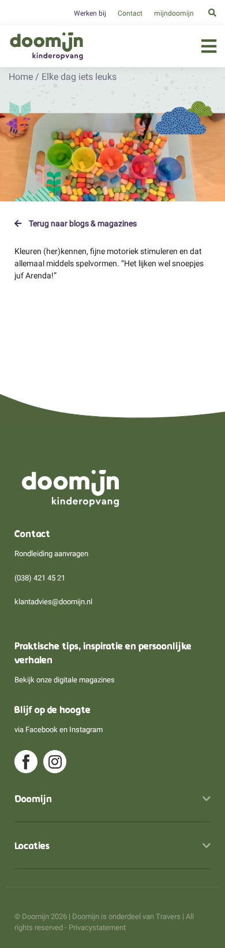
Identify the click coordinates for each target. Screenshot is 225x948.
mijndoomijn (174, 13)
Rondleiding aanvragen (51, 553)
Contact (130, 13)
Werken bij (90, 13)
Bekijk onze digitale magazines (64, 679)
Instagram (86, 729)
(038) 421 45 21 (39, 578)
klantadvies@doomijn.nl (53, 601)
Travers (168, 916)
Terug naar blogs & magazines (82, 223)
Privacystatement (97, 927)
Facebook (41, 729)
